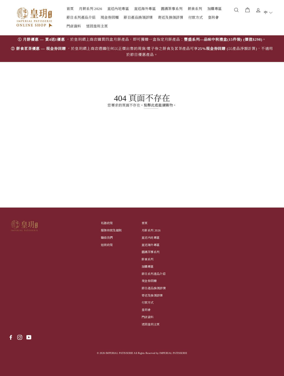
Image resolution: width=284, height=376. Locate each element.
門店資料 (74, 26)
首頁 (70, 9)
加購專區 (214, 9)
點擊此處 (151, 105)
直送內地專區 (118, 9)
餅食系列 (195, 9)
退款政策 (107, 245)
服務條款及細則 (111, 230)
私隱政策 (107, 223)
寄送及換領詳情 (170, 18)
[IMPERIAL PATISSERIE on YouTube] (28, 337)
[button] (268, 12)
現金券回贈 (110, 18)
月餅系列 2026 (90, 9)
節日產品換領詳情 (138, 18)
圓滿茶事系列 (172, 9)
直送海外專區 (145, 9)
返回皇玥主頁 (97, 26)
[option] (142, 49)
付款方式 (195, 18)
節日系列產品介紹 (81, 18)
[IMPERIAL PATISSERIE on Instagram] (19, 337)
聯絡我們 (107, 237)
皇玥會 (213, 18)
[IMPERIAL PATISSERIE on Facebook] (10, 337)
